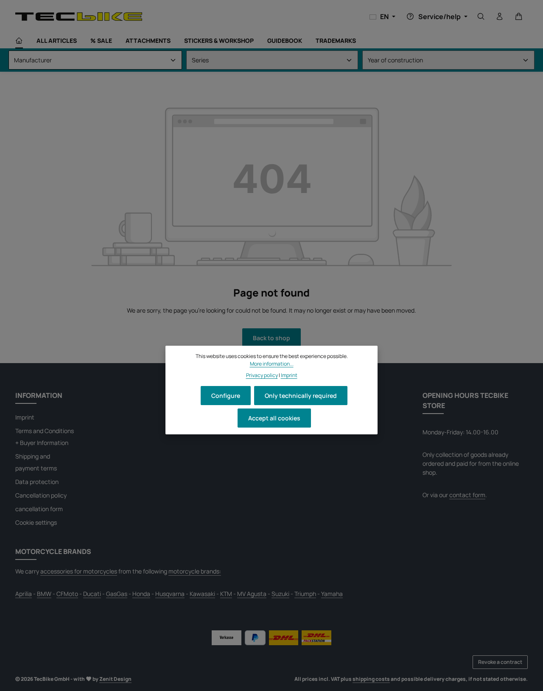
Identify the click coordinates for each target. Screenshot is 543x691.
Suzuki (280, 594)
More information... (272, 363)
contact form (467, 495)
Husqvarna (170, 594)
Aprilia (23, 594)
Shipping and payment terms (36, 462)
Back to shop (271, 338)
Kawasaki (202, 594)
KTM (226, 594)
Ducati (92, 594)
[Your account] (499, 16)
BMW (44, 594)
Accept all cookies (274, 418)
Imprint (24, 417)
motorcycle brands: (194, 571)
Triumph (305, 594)
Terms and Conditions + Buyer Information (44, 437)
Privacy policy (262, 374)
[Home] (19, 40)
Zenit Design (115, 679)
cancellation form (39, 509)
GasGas (116, 594)
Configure (225, 396)
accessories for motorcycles (78, 571)
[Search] (481, 16)
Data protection (37, 482)
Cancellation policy (41, 495)
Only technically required (301, 396)
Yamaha (332, 594)
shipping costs (371, 679)
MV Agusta (251, 594)
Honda (141, 594)
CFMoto (67, 594)
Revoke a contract (500, 662)
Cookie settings (36, 522)
